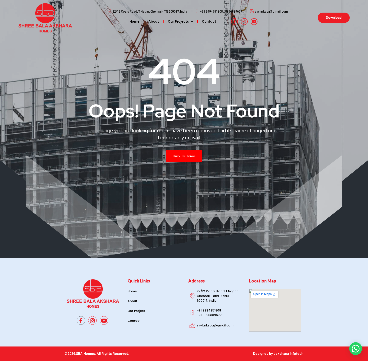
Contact (209, 21)
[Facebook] (234, 21)
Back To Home (184, 156)
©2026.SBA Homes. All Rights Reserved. (97, 354)
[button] (355, 348)
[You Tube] (254, 21)
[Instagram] (244, 21)
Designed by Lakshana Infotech (278, 354)
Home (134, 21)
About (153, 21)
